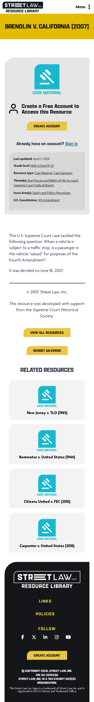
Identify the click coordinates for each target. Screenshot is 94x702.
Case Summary (63, 173)
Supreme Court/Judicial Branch (34, 185)
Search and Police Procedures (51, 193)
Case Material (43, 173)
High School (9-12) (42, 165)
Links (45, 601)
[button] (47, 126)
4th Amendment (49, 200)
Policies (45, 613)
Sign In (71, 143)
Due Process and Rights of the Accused (53, 180)
